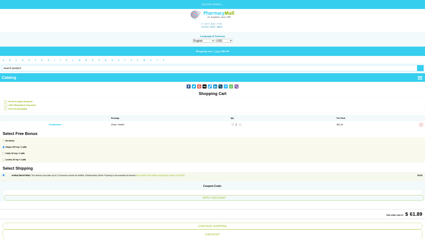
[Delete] (421, 125)
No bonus (9, 141)
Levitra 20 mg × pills (15, 160)
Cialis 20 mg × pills (15, 153)
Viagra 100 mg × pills (16, 147)
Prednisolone (55, 124)
